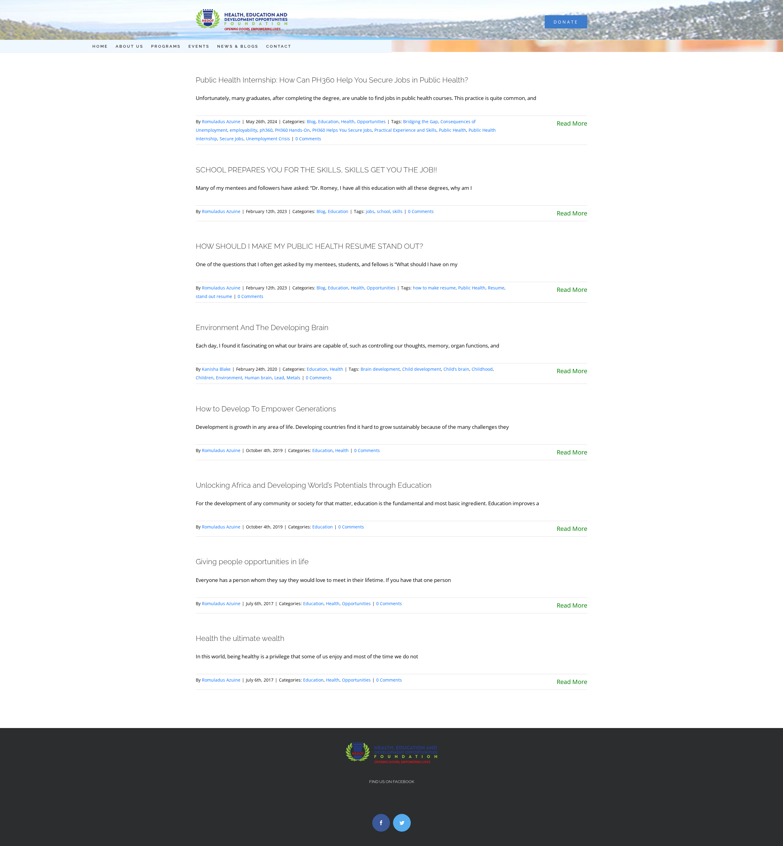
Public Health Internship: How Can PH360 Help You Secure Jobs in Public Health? (332, 79)
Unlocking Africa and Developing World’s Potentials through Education (314, 485)
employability (243, 130)
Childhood (482, 369)
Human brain (258, 378)
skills (397, 211)
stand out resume (214, 296)
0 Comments (308, 139)
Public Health (452, 130)
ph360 (266, 130)
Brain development (380, 369)
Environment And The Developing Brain (262, 327)
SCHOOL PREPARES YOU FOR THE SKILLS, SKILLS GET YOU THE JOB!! (316, 169)
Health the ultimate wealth (240, 638)
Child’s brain (456, 369)
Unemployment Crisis (268, 139)
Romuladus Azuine (221, 121)
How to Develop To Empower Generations (266, 408)
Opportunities (371, 121)
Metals (293, 378)
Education (328, 121)
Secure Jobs (231, 139)
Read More (572, 123)
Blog (311, 121)
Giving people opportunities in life (252, 561)
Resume (496, 288)
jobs (370, 211)
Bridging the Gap (420, 121)
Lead (279, 378)
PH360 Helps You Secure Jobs (342, 130)
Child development (421, 369)
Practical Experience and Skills (405, 130)
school (383, 211)
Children (204, 378)
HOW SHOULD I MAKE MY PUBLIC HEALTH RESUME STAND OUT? (309, 246)
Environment (229, 378)
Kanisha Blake (216, 369)
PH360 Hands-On (292, 130)
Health (347, 121)
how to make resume (434, 288)
